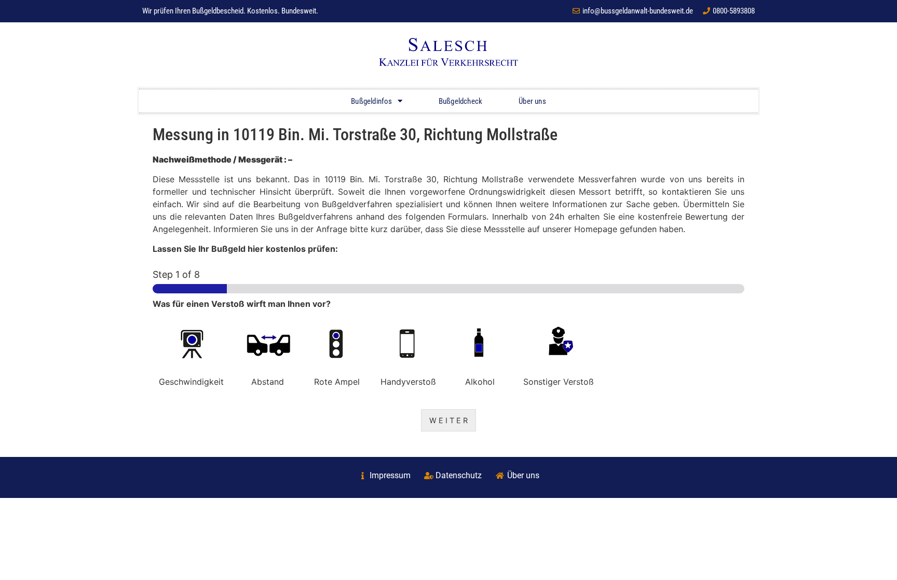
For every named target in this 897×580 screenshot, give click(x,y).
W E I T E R (448, 420)
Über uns (532, 101)
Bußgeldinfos (371, 101)
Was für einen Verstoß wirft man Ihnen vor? (242, 304)
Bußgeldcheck (460, 101)
